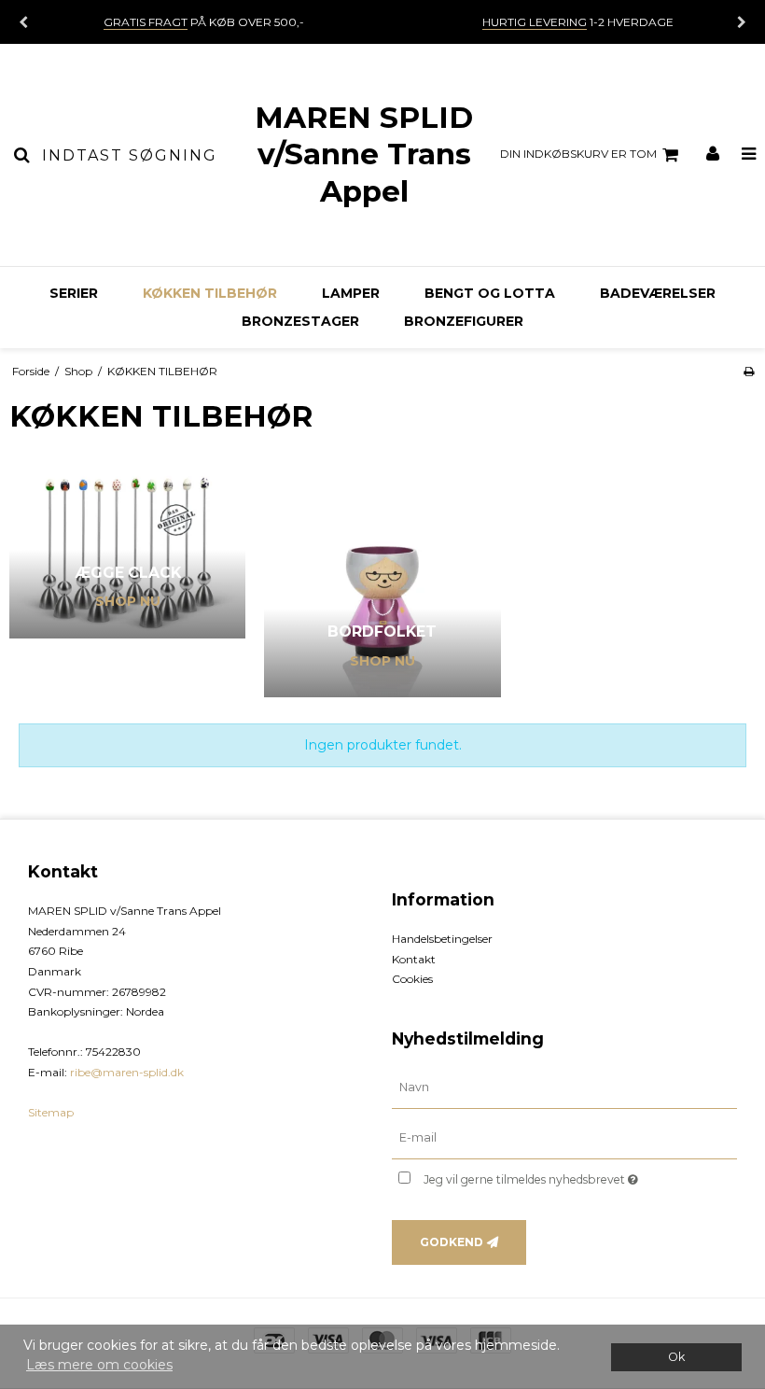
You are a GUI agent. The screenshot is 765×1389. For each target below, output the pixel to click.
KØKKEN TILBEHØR (210, 293)
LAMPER (351, 293)
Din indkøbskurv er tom (578, 154)
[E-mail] (564, 1137)
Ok (676, 1357)
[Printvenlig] (749, 371)
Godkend (451, 1242)
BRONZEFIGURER (463, 321)
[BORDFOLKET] (382, 579)
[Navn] (564, 1087)
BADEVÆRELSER (658, 293)
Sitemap (51, 1112)
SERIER (73, 293)
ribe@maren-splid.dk (127, 1072)
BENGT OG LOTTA (489, 293)
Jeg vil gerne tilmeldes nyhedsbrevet (577, 1176)
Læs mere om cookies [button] (99, 1364)
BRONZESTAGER (300, 321)
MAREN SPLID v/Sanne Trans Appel (364, 154)
